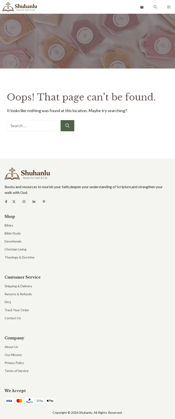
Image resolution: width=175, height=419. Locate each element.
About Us (11, 347)
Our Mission (13, 355)
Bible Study (13, 233)
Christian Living (15, 249)
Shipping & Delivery (18, 286)
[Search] (67, 125)
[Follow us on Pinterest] (44, 202)
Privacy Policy (14, 363)
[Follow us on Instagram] (24, 202)
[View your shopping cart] (142, 7)
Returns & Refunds (18, 294)
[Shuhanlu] (19, 7)
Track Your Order (17, 310)
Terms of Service (16, 371)
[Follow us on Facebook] (6, 202)
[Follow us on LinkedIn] (34, 202)
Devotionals (13, 241)
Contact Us (13, 318)
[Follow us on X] (14, 202)
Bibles (9, 225)
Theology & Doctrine (19, 257)
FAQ (8, 302)
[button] (155, 7)
